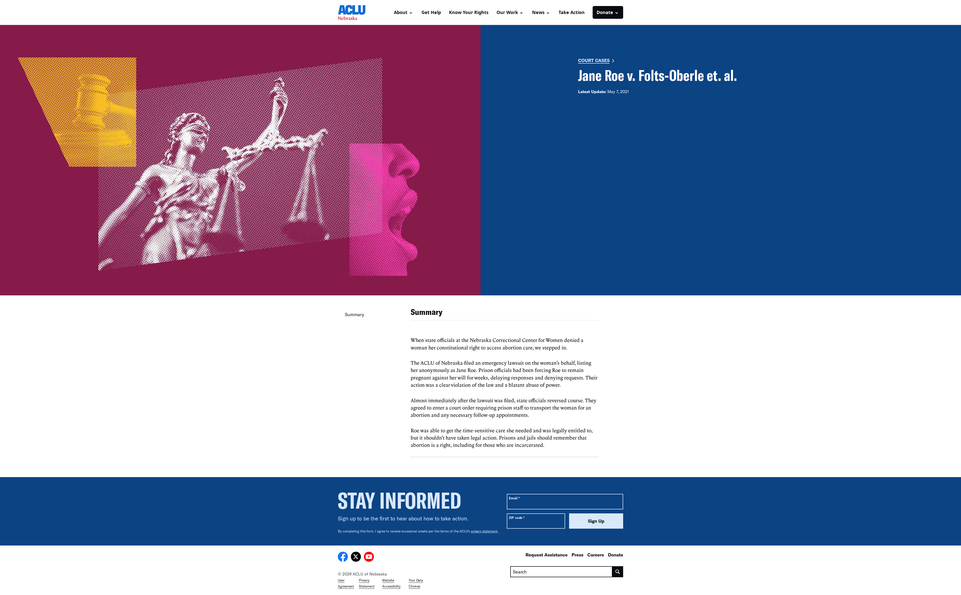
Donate (615, 554)
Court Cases (594, 60)
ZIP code (517, 517)
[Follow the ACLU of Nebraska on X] (356, 557)
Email (514, 498)
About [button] (400, 12)
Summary (354, 314)
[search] (617, 571)
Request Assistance (547, 554)
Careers (595, 554)
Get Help (431, 12)
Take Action (572, 12)
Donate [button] (605, 12)
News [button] (538, 12)
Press (577, 554)
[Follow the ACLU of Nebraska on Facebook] (343, 557)
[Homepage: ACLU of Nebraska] (355, 12)
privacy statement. (484, 531)
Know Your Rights (469, 12)
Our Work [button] (507, 12)
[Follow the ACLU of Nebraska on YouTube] (369, 557)
